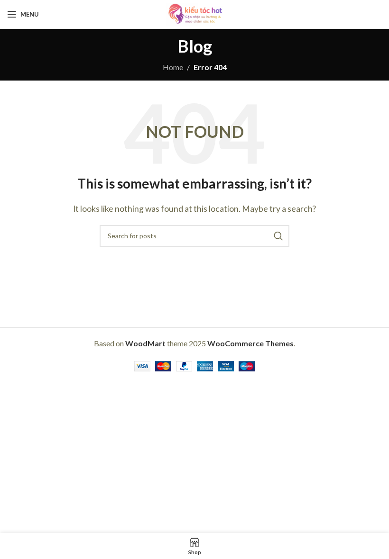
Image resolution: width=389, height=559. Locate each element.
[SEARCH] (278, 236)
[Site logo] (194, 13)
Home (173, 67)
